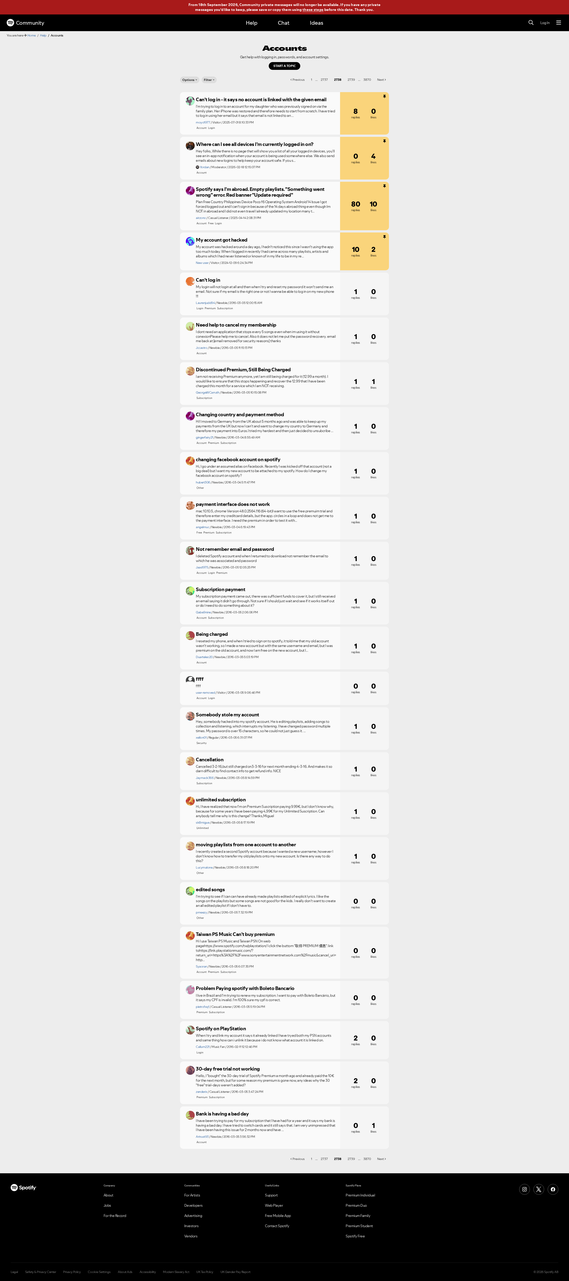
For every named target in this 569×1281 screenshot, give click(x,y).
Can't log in (208, 280)
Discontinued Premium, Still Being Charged (243, 369)
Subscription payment (220, 589)
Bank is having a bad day (222, 1114)
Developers (193, 1205)
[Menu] (558, 23)
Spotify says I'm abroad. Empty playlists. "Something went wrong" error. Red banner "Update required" (260, 192)
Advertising (193, 1215)
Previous (299, 79)
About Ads (125, 1272)
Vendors (191, 1236)
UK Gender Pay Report (235, 1272)
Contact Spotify (277, 1225)
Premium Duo (356, 1205)
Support (271, 1195)
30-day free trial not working (228, 1069)
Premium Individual (360, 1195)
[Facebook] (553, 1189)
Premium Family (358, 1215)
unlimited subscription (221, 799)
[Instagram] (524, 1189)
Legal (14, 1272)
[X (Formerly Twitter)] (538, 1189)
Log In (544, 22)
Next (380, 79)
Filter (208, 80)
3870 (367, 79)
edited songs (210, 889)
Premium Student (359, 1225)
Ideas (316, 22)
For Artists (192, 1195)
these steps (313, 9)
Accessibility (148, 1272)
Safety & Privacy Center (40, 1272)
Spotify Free (355, 1236)
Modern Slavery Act (176, 1272)
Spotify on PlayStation (221, 1028)
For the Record (115, 1215)
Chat (283, 22)
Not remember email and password (235, 549)
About (108, 1195)
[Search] (531, 23)
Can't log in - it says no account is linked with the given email (261, 99)
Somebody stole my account (227, 714)
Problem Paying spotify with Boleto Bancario (245, 988)
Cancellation (209, 759)
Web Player (274, 1205)
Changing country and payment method (240, 414)
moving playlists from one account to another (246, 844)
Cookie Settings (99, 1272)
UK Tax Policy (204, 1272)
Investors (191, 1225)
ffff (199, 679)
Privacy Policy (72, 1272)
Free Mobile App (278, 1215)
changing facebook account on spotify (238, 459)
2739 (351, 79)
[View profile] (190, 101)
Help (251, 22)
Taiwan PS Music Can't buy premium (235, 934)
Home (31, 35)
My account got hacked (221, 240)
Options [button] (188, 80)
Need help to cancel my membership (236, 325)
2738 (337, 79)
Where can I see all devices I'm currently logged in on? (254, 144)
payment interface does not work (233, 504)
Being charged (212, 634)
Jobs (107, 1205)
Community (30, 22)
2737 (324, 79)
